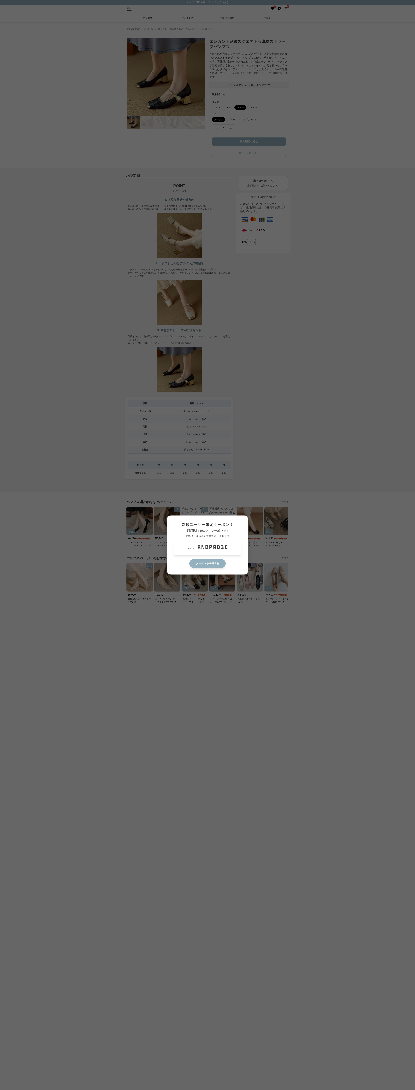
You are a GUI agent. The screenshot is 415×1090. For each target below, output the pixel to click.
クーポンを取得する (207, 563)
